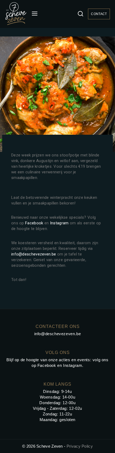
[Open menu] (34, 13)
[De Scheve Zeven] (15, 14)
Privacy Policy (80, 446)
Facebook (34, 223)
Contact (99, 14)
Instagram (59, 223)
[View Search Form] (80, 14)
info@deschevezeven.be (33, 254)
